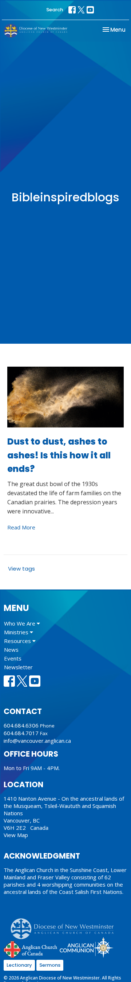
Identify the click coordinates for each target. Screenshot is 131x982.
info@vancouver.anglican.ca (37, 740)
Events (12, 658)
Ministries (17, 632)
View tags (21, 568)
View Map (16, 835)
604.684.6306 (21, 725)
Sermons (49, 965)
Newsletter (18, 667)
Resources (18, 640)
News (11, 649)
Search (54, 9)
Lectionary (19, 965)
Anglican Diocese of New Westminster (65, 925)
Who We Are (20, 623)
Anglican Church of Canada (31, 948)
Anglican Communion (86, 947)
